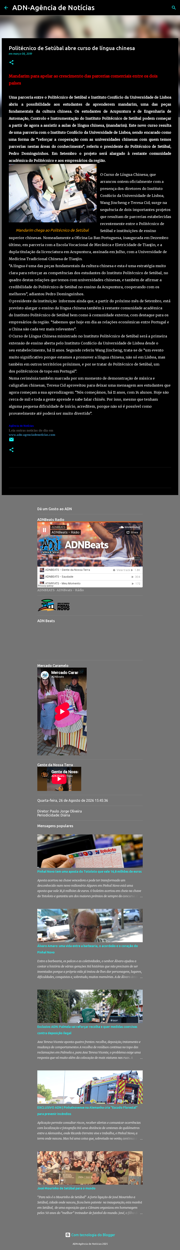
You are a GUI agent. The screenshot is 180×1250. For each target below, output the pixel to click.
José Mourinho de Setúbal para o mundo (66, 1188)
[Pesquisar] (100, 7)
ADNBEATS (46, 590)
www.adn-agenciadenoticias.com (32, 434)
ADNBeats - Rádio (70, 590)
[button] (11, 63)
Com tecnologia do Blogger (92, 1235)
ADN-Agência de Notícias (53, 7)
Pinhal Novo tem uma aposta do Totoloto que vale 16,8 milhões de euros (89, 871)
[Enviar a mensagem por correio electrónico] (11, 441)
